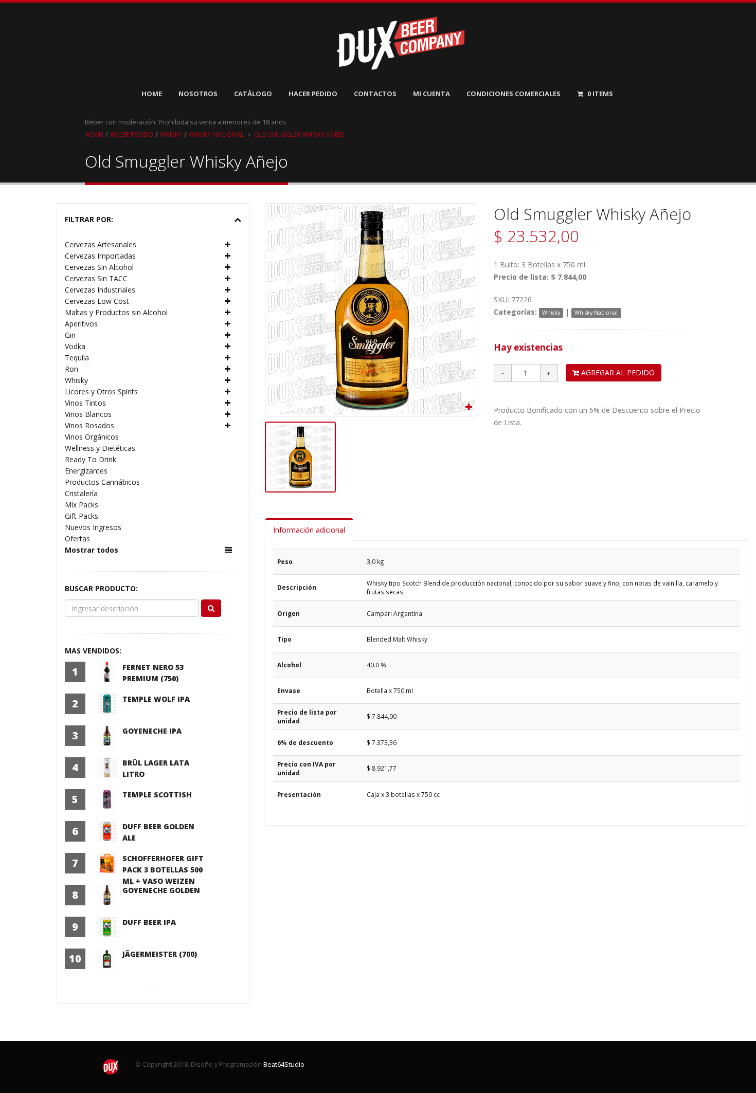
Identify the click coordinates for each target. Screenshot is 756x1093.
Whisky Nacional (216, 134)
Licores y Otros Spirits (101, 391)
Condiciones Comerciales (513, 93)
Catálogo (253, 93)
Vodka (75, 346)
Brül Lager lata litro (155, 768)
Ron (71, 369)
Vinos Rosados (89, 425)
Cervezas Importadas (100, 256)
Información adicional (309, 530)
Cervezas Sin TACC (96, 278)
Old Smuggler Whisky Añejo (299, 134)
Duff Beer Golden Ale (158, 832)
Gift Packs (81, 516)
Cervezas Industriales (100, 290)
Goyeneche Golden (161, 890)
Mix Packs (81, 504)
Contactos (375, 93)
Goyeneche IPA (152, 731)
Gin (70, 335)
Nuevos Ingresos (93, 527)
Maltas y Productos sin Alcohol (116, 312)
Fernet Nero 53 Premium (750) (153, 672)
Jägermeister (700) (159, 954)
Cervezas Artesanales (100, 244)
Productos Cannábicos (102, 482)
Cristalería (81, 493)
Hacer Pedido (313, 93)
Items (600, 93)
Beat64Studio (283, 1064)
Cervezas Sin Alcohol (99, 267)
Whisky (171, 134)
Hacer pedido (131, 134)
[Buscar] (211, 608)
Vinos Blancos (88, 414)
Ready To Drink (90, 459)
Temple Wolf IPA (156, 699)
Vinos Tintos (85, 403)
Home (151, 93)
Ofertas (77, 538)
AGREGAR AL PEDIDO (617, 372)
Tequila (77, 357)
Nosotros (198, 93)
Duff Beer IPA (149, 922)
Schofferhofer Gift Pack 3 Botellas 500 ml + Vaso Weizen (163, 869)
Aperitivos (81, 324)
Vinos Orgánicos (92, 437)
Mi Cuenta (431, 93)
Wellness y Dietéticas (100, 448)
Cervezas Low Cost (97, 301)
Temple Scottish (157, 794)
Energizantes (86, 471)
